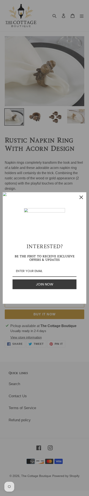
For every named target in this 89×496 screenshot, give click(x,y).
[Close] (81, 197)
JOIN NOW (44, 284)
